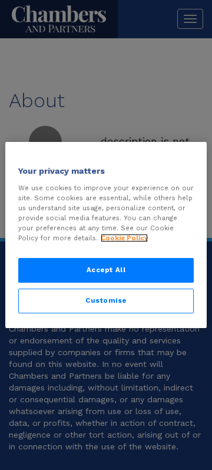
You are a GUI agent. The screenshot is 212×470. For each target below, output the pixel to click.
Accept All (106, 270)
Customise (106, 300)
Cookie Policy (124, 238)
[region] (106, 235)
